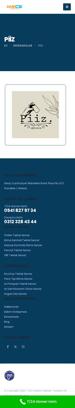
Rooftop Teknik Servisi (18, 274)
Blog (7, 322)
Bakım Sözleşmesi (15, 312)
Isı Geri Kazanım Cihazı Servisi (22, 289)
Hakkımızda (11, 307)
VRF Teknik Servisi (15, 255)
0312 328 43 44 (20, 222)
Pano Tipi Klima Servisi (18, 279)
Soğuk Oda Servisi (15, 294)
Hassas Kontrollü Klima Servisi (23, 245)
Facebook (8, 347)
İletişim (9, 327)
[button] (67, 6)
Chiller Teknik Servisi (17, 235)
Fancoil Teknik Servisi (17, 250)
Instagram (23, 347)
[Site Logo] (14, 7)
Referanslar (11, 317)
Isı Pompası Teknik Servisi (20, 284)
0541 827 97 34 (20, 210)
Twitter (15, 347)
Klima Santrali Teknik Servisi (21, 240)
